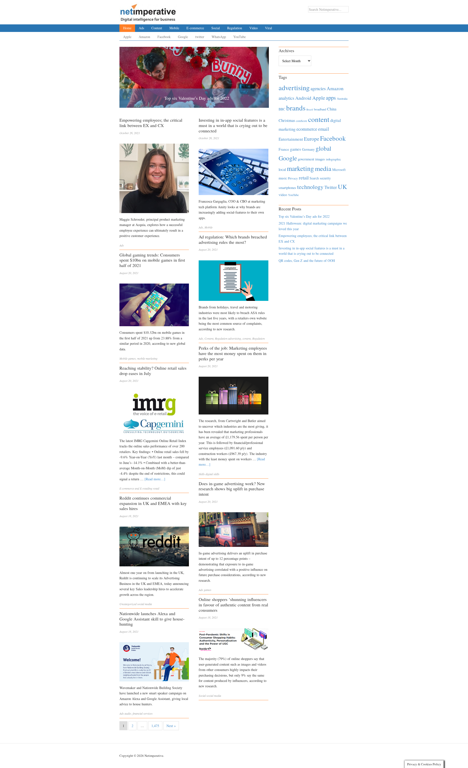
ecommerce (306, 129)
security (325, 178)
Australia (342, 98)
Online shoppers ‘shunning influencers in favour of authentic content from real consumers (233, 604)
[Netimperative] (148, 11)
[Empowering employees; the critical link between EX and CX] (154, 179)
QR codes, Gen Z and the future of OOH (307, 260)
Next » (171, 725)
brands (295, 107)
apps (331, 97)
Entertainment (291, 139)
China (331, 108)
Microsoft (339, 169)
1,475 (155, 725)
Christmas (287, 120)
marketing (300, 168)
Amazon (144, 36)
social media (144, 604)
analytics (286, 98)
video (283, 194)
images (320, 159)
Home (127, 28)
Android (303, 98)
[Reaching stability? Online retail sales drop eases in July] (154, 414)
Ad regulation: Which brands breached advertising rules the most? (233, 239)
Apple (127, 36)
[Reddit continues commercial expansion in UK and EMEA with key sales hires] (154, 547)
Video (253, 28)
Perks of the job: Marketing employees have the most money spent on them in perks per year (233, 353)
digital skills (212, 474)
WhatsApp (219, 36)
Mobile (174, 28)
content (247, 338)
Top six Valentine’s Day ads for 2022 (196, 98)
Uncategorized (127, 604)
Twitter (330, 187)
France (284, 149)
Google (183, 36)
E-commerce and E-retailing (135, 488)
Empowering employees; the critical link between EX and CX (150, 122)
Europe (311, 138)
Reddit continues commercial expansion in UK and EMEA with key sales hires (153, 503)
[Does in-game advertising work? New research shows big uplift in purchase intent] (233, 531)
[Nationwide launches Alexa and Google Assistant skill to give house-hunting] (154, 663)
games (132, 358)
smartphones (287, 187)
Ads (141, 28)
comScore (301, 121)
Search (314, 178)
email (323, 129)
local (282, 169)
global (323, 148)
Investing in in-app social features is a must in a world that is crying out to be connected (233, 125)
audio (128, 713)
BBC (282, 109)
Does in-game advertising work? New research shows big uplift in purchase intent (232, 489)
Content (156, 28)
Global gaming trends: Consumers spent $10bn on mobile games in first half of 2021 (152, 260)
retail (156, 488)
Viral (268, 28)
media (323, 168)
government (306, 159)
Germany (308, 149)
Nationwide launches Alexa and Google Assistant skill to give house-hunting (152, 618)
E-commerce (195, 28)
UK (342, 186)
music (283, 178)
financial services (143, 713)
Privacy (293, 178)
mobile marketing (147, 358)
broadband (320, 109)
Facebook (164, 36)
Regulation (234, 28)
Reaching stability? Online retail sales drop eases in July (152, 370)
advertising (234, 338)
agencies (318, 88)
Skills (202, 474)
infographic (333, 159)
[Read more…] (155, 479)
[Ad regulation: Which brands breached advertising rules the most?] (233, 282)
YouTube (239, 36)
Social (215, 28)
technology (310, 187)
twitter (199, 36)
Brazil (309, 109)
